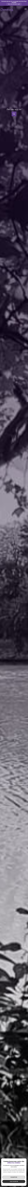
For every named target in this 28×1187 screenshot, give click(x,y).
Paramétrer (13, 1177)
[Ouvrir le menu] (26, 9)
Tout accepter (14, 1181)
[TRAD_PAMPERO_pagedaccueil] (7, 10)
